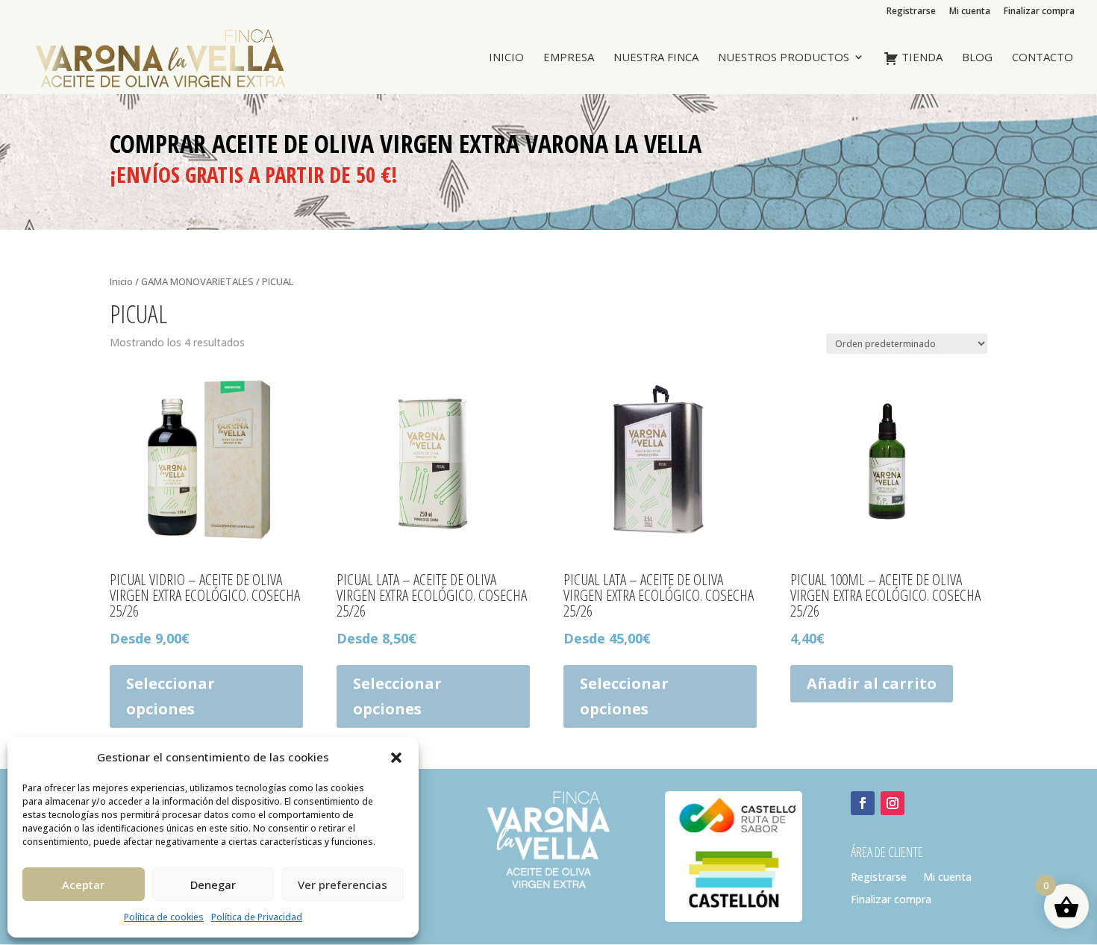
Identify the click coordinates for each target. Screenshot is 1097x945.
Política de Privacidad (256, 917)
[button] (396, 757)
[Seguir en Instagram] (892, 803)
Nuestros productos (783, 58)
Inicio (121, 281)
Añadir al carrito (872, 683)
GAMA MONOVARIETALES (197, 281)
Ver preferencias (342, 884)
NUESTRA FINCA (655, 58)
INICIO (506, 58)
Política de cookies (164, 917)
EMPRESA (568, 58)
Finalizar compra (1039, 12)
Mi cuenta (969, 12)
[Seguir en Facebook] (863, 803)
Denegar (213, 884)
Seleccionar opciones (170, 696)
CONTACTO (1042, 58)
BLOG (977, 58)
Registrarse (911, 12)
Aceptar (83, 884)
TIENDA (920, 57)
